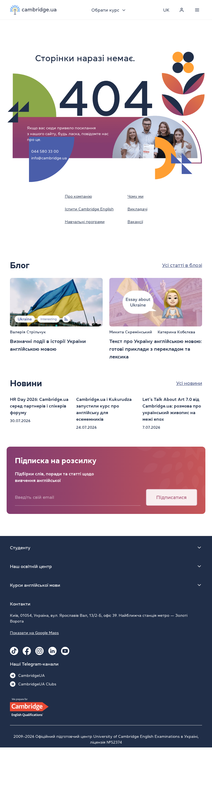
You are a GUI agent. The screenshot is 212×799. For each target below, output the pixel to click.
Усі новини (189, 383)
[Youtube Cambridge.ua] (65, 651)
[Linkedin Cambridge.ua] (52, 651)
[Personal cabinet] (182, 10)
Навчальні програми (85, 222)
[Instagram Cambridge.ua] (39, 651)
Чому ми (136, 196)
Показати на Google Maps (34, 633)
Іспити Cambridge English (89, 209)
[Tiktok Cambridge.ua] (14, 651)
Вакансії (135, 222)
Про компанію (78, 196)
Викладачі (137, 209)
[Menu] (197, 10)
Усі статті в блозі (182, 265)
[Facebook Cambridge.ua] (27, 651)
